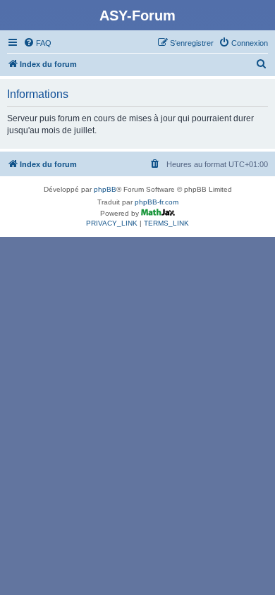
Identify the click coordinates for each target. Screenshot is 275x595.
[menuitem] (37, 43)
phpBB (105, 189)
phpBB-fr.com (156, 202)
